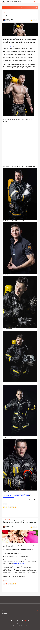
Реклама (19, 1)
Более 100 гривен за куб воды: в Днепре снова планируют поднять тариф (23, 7)
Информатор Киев (20, 625)
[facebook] (11, 620)
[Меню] (37, 1)
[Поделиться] (34, 20)
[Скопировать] (36, 20)
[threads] (28, 620)
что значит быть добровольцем (23, 494)
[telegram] (17, 620)
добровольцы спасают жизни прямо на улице (18, 495)
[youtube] (25, 620)
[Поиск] (34, 1)
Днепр (8, 1)
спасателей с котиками (8, 497)
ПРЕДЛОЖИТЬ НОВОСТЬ (20, 598)
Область (11, 1)
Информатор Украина (13, 625)
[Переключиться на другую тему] (32, 1)
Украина (15, 1)
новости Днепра (9, 511)
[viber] (20, 620)
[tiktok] (22, 620)
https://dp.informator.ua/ (18, 563)
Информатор (21, 50)
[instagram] (14, 620)
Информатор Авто (27, 625)
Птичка (11, 46)
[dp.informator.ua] (3, 1)
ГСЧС (3, 511)
